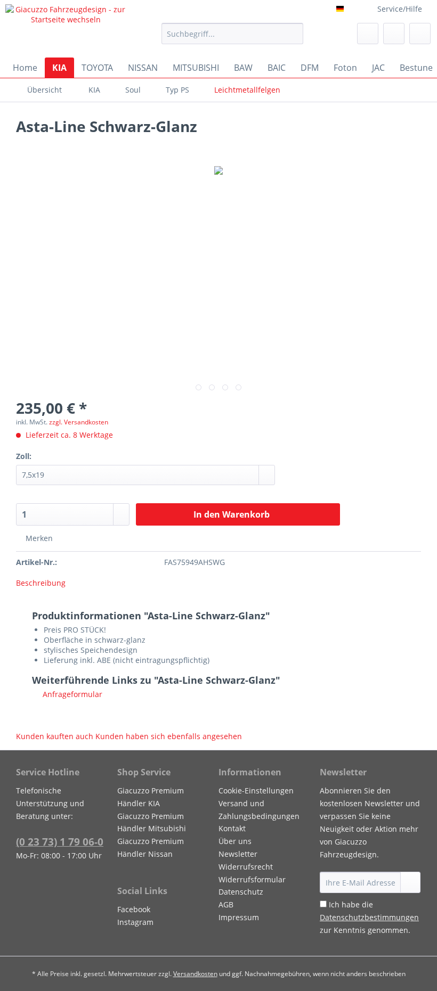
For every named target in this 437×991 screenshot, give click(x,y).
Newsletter (237, 854)
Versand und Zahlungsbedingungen (259, 809)
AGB (225, 904)
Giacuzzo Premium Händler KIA (150, 796)
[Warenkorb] (420, 33)
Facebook (133, 909)
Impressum (238, 917)
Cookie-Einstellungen (256, 790)
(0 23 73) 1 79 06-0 (59, 842)
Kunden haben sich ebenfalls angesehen (168, 736)
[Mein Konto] (393, 33)
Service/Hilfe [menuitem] (399, 9)
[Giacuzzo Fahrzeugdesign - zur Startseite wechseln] (65, 28)
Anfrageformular (71, 694)
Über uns (235, 841)
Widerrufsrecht (245, 867)
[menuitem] (232, 38)
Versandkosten (195, 973)
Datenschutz (240, 892)
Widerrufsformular (252, 879)
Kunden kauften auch (54, 736)
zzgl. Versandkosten (78, 422)
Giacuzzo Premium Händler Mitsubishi (151, 822)
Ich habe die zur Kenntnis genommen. (369, 917)
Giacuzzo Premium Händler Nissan (150, 847)
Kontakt (232, 828)
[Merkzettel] (367, 33)
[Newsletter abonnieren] (410, 882)
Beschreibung (41, 583)
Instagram (135, 922)
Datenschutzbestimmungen (369, 917)
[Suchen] (293, 33)
